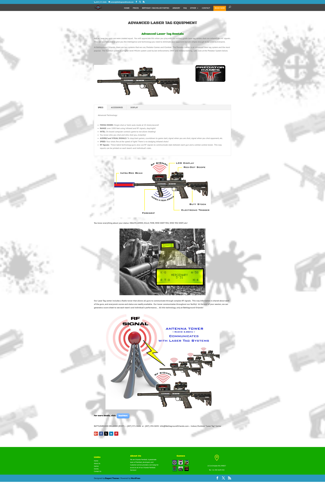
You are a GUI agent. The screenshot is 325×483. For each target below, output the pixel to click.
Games (96, 466)
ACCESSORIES (117, 107)
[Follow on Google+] (96, 434)
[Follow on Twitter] (106, 434)
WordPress (135, 478)
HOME (126, 8)
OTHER (193, 8)
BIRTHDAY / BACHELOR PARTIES (155, 8)
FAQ (185, 8)
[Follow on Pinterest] (116, 434)
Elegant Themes (112, 478)
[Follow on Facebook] (101, 434)
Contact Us (97, 471)
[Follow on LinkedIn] (111, 434)
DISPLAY (134, 107)
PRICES (136, 8)
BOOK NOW (220, 8)
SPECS (100, 107)
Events (96, 469)
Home (96, 461)
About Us (97, 463)
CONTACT (206, 8)
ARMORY (176, 8)
